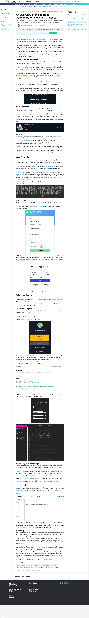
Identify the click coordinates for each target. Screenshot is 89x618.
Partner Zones (72, 4)
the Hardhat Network (48, 166)
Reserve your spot (63, 6)
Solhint (27, 140)
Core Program (11, 591)
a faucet (43, 206)
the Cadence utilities (47, 475)
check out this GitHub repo (46, 559)
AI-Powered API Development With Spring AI (77, 19)
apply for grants (56, 555)
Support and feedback (13, 584)
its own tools (25, 304)
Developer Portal (42, 553)
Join (76, 1)
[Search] (82, 1)
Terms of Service (12, 596)
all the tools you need (39, 552)
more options (21, 174)
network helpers (22, 301)
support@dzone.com (33, 592)
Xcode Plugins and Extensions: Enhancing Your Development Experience (6, 19)
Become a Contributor (13, 590)
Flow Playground (20, 490)
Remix (57, 524)
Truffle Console (56, 75)
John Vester (23, 25)
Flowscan (30, 363)
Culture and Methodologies (19, 4)
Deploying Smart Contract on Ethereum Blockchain (5, 30)
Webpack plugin (37, 475)
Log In (72, 1)
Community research (13, 585)
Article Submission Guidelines (15, 589)
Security (35, 11)
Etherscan (39, 315)
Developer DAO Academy (21, 527)
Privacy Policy (11, 597)
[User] (78, 2)
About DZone (11, 583)
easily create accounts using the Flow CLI (44, 92)
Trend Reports (29, 1)
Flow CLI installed (24, 181)
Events (37, 1)
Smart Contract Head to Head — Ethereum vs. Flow (6, 13)
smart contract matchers (57, 299)
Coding (50, 4)
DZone (17, 11)
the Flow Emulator (36, 172)
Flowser (39, 319)
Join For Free (53, 33)
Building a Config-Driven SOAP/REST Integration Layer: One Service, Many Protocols (76, 24)
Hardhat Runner (25, 75)
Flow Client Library (28, 478)
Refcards (21, 1)
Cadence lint (61, 152)
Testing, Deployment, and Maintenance (60, 4)
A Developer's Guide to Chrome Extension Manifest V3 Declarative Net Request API (77, 29)
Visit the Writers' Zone (13, 592)
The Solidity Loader (20, 471)
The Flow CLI (19, 81)
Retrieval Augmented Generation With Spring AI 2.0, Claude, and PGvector (76, 15)
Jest (32, 304)
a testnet (31, 206)
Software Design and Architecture (40, 4)
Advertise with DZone (33, 583)
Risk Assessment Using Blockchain (6, 24)
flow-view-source (28, 394)
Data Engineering (29, 4)
